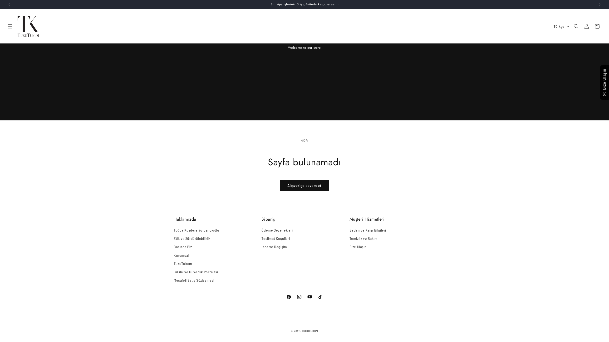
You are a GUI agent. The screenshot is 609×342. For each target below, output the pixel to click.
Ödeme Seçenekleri (277, 230)
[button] (10, 26)
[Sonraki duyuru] (599, 4)
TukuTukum (183, 264)
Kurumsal (181, 255)
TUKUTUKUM (310, 330)
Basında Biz (183, 247)
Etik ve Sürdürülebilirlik (192, 239)
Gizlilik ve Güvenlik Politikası (196, 272)
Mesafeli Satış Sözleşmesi (194, 280)
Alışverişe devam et (304, 185)
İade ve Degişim (274, 247)
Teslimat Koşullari (275, 239)
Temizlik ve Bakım (363, 239)
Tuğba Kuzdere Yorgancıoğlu (196, 230)
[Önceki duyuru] (9, 4)
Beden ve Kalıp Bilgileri (367, 230)
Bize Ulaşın (358, 247)
